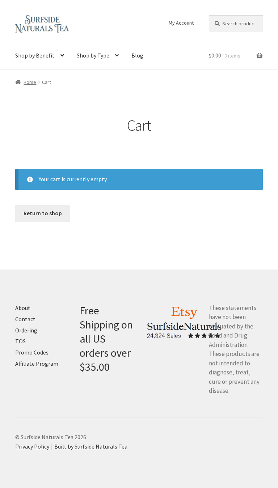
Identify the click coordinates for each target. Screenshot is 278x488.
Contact (25, 319)
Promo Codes (32, 352)
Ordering (26, 330)
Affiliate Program (36, 363)
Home (30, 82)
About (22, 307)
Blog (137, 55)
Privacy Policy (32, 446)
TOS (20, 341)
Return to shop (43, 213)
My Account (181, 23)
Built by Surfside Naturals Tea (90, 446)
